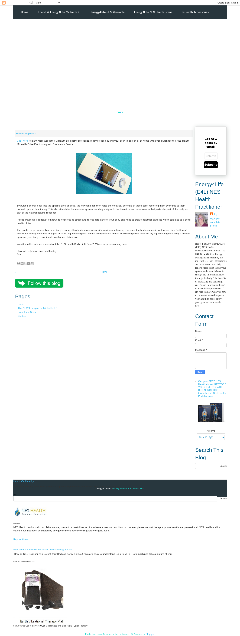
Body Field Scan (27, 312)
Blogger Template (104, 488)
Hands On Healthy (23, 481)
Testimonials (85, 26)
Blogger (150, 634)
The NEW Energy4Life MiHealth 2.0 (59, 12)
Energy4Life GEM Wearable (108, 12)
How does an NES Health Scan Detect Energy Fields (42, 549)
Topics (29, 133)
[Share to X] (25, 263)
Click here (22, 140)
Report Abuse (20, 539)
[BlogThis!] (22, 263)
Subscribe (211, 164)
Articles (26, 26)
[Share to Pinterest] (32, 263)
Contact (22, 316)
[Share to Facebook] (28, 263)
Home (24, 12)
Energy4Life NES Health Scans (153, 12)
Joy (216, 214)
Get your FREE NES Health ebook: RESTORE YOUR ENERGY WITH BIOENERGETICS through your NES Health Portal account (212, 388)
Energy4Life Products (53, 26)
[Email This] (18, 263)
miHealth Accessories (195, 12)
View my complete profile (215, 222)
